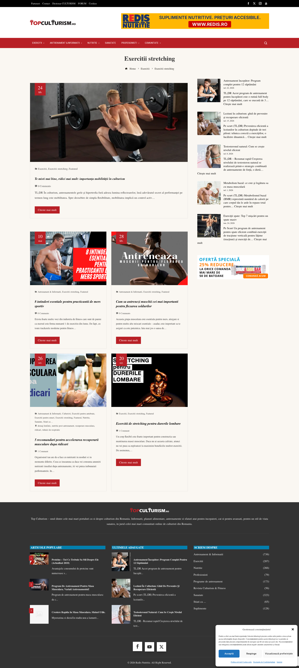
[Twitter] (161, 646)
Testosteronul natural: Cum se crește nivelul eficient (243, 148)
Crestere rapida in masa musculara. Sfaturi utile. (78, 612)
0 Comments (44, 186)
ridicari (38, 429)
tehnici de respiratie (51, 429)
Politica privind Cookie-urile (241, 662)
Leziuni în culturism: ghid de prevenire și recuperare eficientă (245, 115)
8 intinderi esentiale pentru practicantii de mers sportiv (68, 303)
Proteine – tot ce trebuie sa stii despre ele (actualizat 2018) (75, 561)
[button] (292, 629)
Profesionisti (231, 574)
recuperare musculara (84, 425)
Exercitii (42, 168)
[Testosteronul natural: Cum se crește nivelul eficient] (209, 156)
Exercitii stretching (58, 168)
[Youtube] (149, 646)
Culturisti (66, 413)
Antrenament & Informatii (49, 291)
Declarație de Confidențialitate (264, 662)
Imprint (279, 662)
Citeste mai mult (47, 210)
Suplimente (231, 608)
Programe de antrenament (231, 581)
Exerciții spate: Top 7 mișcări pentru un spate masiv (245, 217)
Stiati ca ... (48, 421)
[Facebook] (137, 646)
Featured (73, 168)
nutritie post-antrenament (63, 425)
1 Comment (43, 451)
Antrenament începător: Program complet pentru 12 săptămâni (242, 82)
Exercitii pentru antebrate (83, 413)
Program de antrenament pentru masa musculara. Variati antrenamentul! (73, 587)
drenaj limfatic (44, 425)
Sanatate (38, 421)
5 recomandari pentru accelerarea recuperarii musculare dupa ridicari (67, 441)
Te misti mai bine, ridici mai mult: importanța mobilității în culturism (80, 179)
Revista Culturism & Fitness (231, 588)
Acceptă (229, 653)
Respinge (251, 653)
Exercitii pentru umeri (44, 417)
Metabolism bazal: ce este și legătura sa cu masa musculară (245, 184)
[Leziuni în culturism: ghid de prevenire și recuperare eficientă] (209, 123)
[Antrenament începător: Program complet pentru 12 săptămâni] (209, 90)
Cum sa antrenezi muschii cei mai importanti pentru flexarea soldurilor (147, 303)
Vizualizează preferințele (279, 653)
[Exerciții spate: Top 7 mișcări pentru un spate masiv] (209, 225)
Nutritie (86, 417)
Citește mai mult (232, 104)
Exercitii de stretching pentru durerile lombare (148, 423)
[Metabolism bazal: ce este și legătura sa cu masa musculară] (209, 192)
